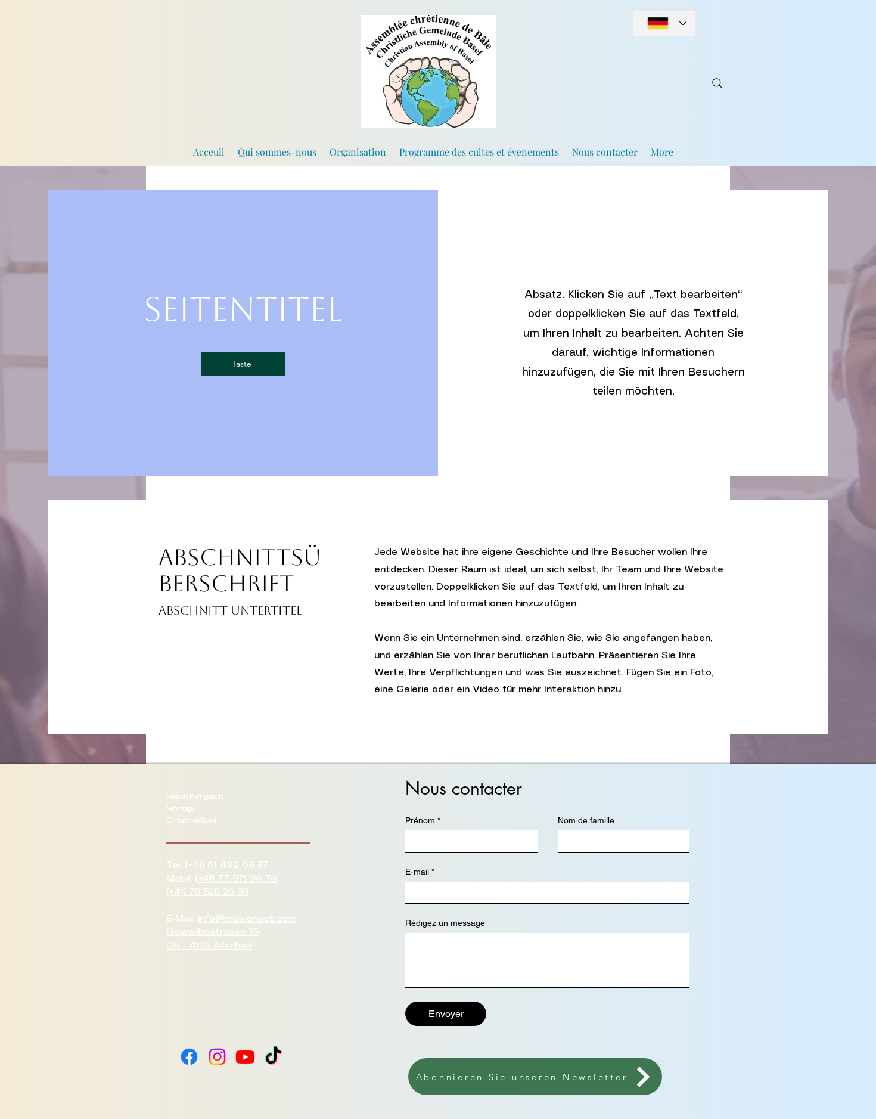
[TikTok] (273, 1057)
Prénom (422, 820)
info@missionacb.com (247, 919)
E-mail (419, 871)
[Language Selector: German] (663, 23)
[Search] (717, 83)
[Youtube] (245, 1057)
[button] (535, 1076)
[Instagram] (217, 1057)
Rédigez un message (445, 923)
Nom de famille (586, 820)
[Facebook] (189, 1057)
